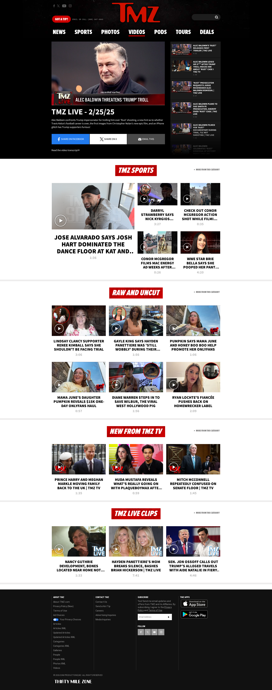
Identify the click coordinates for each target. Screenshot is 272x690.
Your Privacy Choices (70, 619)
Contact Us (101, 602)
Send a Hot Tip (103, 606)
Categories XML (61, 646)
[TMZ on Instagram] (70, 6)
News (59, 32)
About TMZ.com (61, 602)
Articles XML (59, 628)
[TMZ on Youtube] (64, 6)
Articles (57, 624)
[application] (108, 73)
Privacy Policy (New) (63, 606)
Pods (160, 32)
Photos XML (59, 663)
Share (72, 139)
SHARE (110, 139)
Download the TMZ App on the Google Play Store (194, 614)
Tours (183, 32)
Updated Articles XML (64, 637)
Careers (100, 610)
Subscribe (169, 617)
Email (148, 139)
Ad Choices (59, 615)
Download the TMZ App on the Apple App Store (194, 604)
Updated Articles (61, 632)
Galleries (57, 650)
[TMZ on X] (59, 6)
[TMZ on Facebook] (54, 6)
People (56, 654)
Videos (137, 32)
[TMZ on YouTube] (154, 632)
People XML (59, 659)
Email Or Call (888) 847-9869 (87, 19)
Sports (83, 32)
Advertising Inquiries (106, 615)
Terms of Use (60, 610)
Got (61, 19)
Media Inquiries (103, 619)
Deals (207, 32)
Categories (58, 641)
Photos (110, 32)
